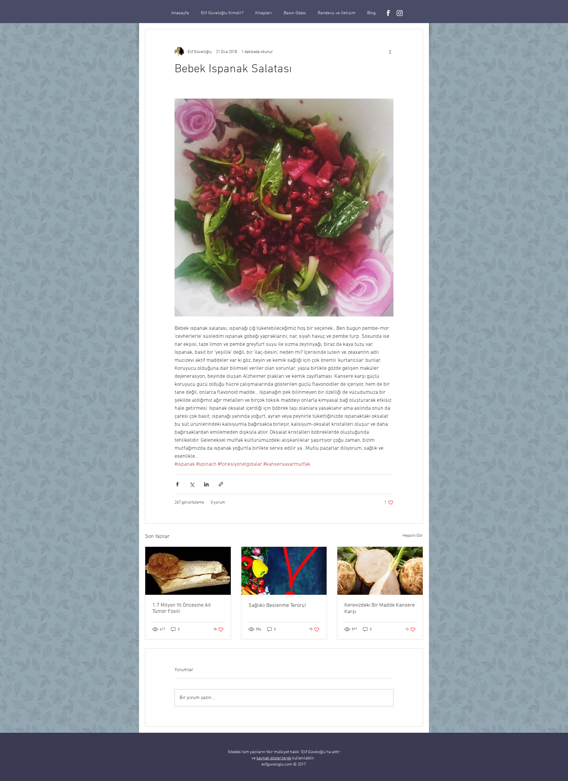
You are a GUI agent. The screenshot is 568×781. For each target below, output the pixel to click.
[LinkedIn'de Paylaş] (206, 484)
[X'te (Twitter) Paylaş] (192, 484)
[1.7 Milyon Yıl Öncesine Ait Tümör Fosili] (188, 571)
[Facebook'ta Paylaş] (177, 484)
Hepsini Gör (413, 535)
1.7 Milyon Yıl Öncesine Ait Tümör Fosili (181, 608)
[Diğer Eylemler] (389, 51)
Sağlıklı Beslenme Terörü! (277, 605)
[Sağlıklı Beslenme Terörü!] (284, 571)
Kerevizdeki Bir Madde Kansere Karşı (379, 608)
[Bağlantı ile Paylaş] (221, 484)
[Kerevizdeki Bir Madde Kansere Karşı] (380, 571)
